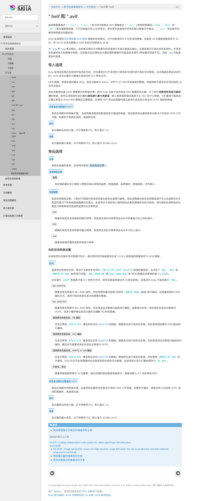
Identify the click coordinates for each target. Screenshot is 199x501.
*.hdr (13, 155)
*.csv (13, 82)
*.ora (13, 128)
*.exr (13, 86)
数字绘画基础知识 (12, 43)
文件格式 (9, 54)
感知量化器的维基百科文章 (67, 456)
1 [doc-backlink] (61, 436)
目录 (9, 73)
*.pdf (13, 141)
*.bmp (13, 77)
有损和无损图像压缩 (19, 173)
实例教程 (7, 192)
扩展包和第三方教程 (13, 215)
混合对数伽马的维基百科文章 (69, 459)
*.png (13, 145)
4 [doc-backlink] (67, 436)
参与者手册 (8, 208)
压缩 (10, 59)
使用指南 (7, 37)
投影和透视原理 (12, 178)
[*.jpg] (178, 473)
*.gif (12, 96)
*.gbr (13, 91)
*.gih (13, 100)
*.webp (14, 169)
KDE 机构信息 (103, 495)
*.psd (13, 150)
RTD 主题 (87, 491)
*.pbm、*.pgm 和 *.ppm (18, 134)
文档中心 (56, 6)
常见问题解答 (9, 200)
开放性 (11, 68)
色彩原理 (9, 48)
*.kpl (13, 119)
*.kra (13, 124)
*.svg (13, 159)
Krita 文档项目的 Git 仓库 (80, 495)
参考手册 (7, 185)
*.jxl (12, 114)
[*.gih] (52, 473)
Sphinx (57, 491)
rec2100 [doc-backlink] (55, 445)
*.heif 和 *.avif (16, 105)
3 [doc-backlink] (65, 436)
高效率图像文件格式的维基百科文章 (72, 430)
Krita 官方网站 (56, 495)
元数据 (11, 63)
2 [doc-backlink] (63, 436)
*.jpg (13, 110)
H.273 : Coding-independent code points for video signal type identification (90, 442)
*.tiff (13, 164)
